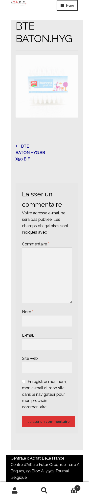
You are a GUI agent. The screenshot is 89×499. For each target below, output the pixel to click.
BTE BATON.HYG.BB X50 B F (30, 152)
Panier (68, 486)
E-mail (29, 335)
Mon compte (15, 490)
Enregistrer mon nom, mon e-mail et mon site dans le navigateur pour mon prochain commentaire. (44, 394)
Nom (27, 312)
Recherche (44, 490)
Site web (30, 358)
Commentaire (35, 244)
